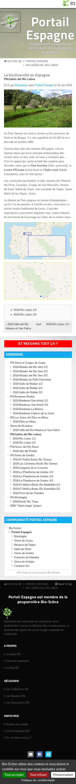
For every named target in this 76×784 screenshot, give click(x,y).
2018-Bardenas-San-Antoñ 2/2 (30, 404)
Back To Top (65, 584)
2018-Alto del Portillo (25, 451)
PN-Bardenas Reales (22, 396)
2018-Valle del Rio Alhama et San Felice (36, 430)
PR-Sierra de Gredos (22, 455)
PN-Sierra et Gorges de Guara (27, 362)
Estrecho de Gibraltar (26, 557)
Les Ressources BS (18, 702)
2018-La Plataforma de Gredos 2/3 (33, 476)
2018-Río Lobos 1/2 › (58, 324)
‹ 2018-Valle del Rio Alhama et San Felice (18, 326)
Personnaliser (63, 775)
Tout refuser (38, 775)
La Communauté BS (18, 730)
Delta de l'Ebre (22, 549)
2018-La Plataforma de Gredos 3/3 (33, 480)
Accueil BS (14, 61)
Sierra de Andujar (24, 561)
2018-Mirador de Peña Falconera (32, 379)
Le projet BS (13, 654)
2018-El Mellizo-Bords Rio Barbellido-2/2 (36, 488)
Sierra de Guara (23, 540)
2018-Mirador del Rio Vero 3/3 (30, 375)
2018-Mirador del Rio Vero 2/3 (30, 371)
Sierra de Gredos (24, 553)
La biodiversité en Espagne (27, 75)
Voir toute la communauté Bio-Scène (38, 572)
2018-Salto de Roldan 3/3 (27, 392)
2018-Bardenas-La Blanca (28, 409)
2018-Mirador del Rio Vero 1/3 (30, 367)
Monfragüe (20, 536)
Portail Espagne (50, 27)
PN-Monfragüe (18, 497)
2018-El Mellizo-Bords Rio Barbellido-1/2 (36, 484)
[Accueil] (69, 5)
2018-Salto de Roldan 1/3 (27, 383)
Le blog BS (12, 667)
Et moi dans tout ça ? (38, 343)
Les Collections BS (17, 689)
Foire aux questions (17, 660)
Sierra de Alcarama (21, 425)
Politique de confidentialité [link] (38, 780)
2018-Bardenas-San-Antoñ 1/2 (30, 400)
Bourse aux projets (17, 724)
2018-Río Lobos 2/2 (25, 314)
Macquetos (21, 85)
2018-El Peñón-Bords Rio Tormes (32, 459)
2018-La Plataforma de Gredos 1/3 (33, 472)
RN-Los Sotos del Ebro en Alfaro (29, 417)
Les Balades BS (15, 696)
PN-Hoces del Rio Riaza (24, 446)
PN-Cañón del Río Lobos (42, 65)
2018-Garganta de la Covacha (30, 467)
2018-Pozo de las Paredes (28, 493)
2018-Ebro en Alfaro (24, 421)
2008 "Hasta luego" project (25, 505)
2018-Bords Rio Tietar (25, 501)
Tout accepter (14, 775)
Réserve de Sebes (25, 544)
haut (37, 324)
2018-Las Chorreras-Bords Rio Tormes (35, 463)
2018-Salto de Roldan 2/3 (27, 388)
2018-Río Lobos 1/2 (25, 309)
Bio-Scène (15, 528)
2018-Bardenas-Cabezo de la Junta (33, 413)
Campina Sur (21, 565)
